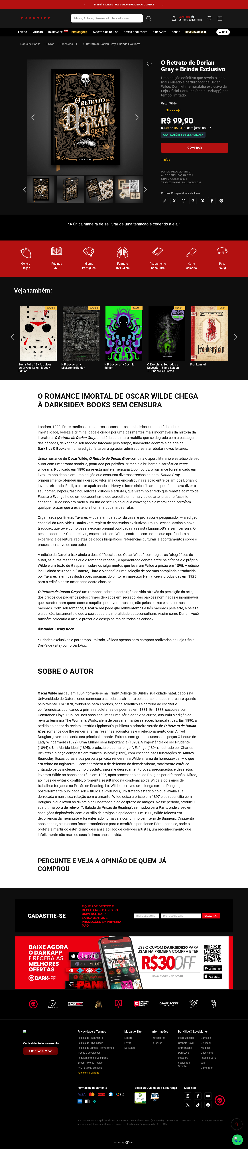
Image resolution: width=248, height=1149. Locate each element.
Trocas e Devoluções (89, 1052)
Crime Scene (185, 1047)
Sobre (176, 32)
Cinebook (206, 1042)
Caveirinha (207, 1052)
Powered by (119, 1143)
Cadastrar (211, 916)
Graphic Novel (186, 1042)
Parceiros (156, 1042)
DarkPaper (55, 32)
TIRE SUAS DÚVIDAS (40, 1051)
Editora (128, 1037)
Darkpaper (207, 1067)
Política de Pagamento (90, 1037)
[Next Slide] (163, 4)
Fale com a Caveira (88, 1072)
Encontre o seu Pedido (90, 1062)
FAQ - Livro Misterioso (90, 1067)
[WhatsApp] (237, 1139)
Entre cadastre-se (190, 19)
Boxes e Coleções (135, 32)
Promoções (79, 32)
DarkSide (206, 1037)
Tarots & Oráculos (105, 32)
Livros (22, 32)
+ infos (165, 159)
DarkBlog (129, 1047)
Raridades (159, 32)
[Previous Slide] (85, 4)
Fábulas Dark (208, 1057)
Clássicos (66, 44)
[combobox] (111, 18)
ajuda (223, 32)
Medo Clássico (186, 1037)
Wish (203, 1062)
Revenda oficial (196, 32)
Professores (158, 1037)
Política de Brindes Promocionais (96, 1047)
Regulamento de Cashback (93, 1057)
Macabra (183, 1057)
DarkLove (183, 1052)
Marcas (37, 32)
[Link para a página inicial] (31, 44)
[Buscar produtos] (148, 18)
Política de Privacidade (90, 1042)
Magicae (205, 1047)
